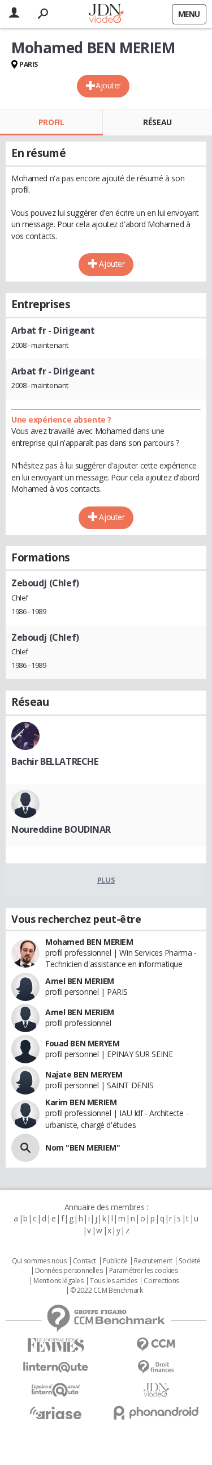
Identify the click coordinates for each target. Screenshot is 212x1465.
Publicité (115, 1261)
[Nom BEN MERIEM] (25, 1148)
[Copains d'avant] (56, 1390)
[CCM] (156, 1345)
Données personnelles (69, 1271)
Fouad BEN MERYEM (82, 1043)
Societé (189, 1261)
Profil (51, 122)
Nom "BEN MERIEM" (82, 1147)
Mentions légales (58, 1281)
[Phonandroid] (156, 1413)
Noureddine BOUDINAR (61, 829)
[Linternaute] (56, 1367)
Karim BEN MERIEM (80, 1102)
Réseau (157, 122)
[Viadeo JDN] (156, 1390)
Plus (106, 880)
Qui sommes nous (39, 1261)
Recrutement (153, 1261)
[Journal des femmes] (56, 1345)
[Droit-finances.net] (156, 1367)
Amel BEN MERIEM (79, 981)
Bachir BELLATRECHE (54, 761)
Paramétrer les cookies (143, 1271)
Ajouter (108, 85)
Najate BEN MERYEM (84, 1074)
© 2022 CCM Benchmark (106, 1290)
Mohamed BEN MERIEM (89, 941)
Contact (84, 1261)
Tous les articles (113, 1281)
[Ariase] (56, 1413)
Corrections (161, 1281)
